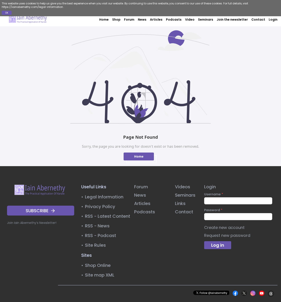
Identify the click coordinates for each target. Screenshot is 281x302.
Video (190, 19)
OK (6, 12)
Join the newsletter (232, 19)
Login (273, 19)
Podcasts (174, 19)
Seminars (205, 19)
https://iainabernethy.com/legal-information (32, 7)
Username (213, 194)
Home (104, 19)
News (142, 19)
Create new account (224, 227)
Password (213, 210)
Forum (129, 19)
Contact (258, 19)
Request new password (227, 235)
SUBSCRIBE (37, 211)
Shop (116, 19)
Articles (156, 19)
